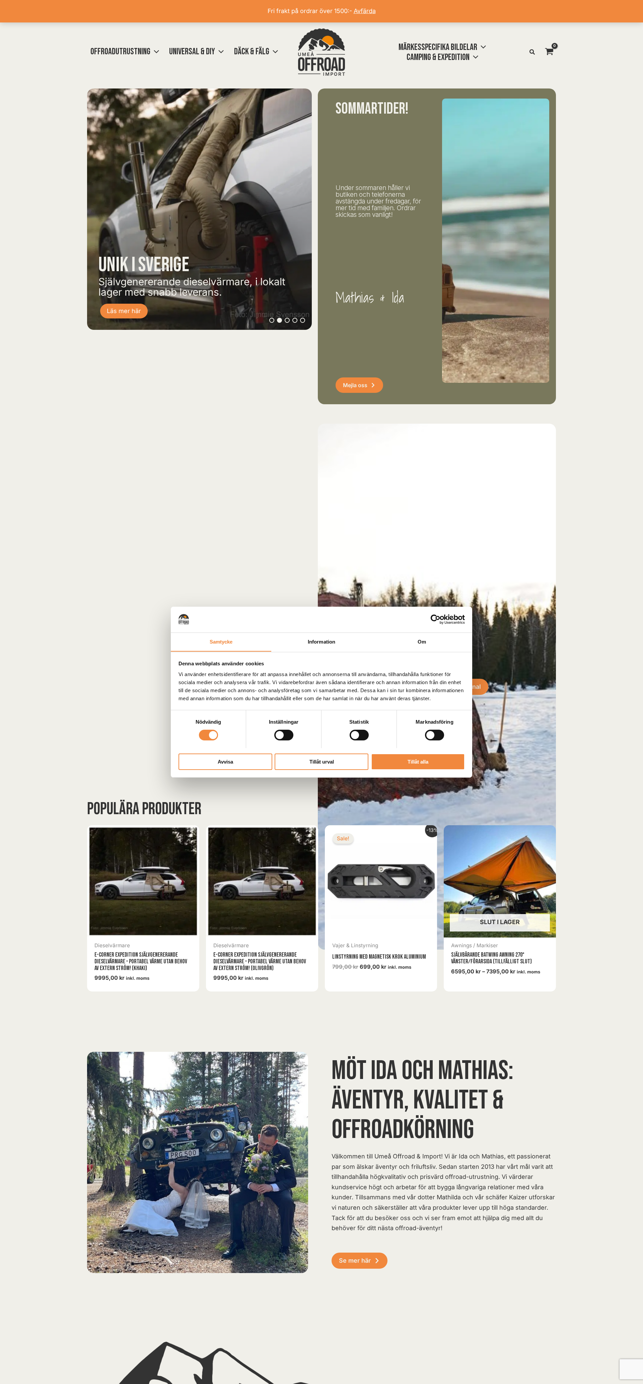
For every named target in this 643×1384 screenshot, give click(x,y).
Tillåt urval (321, 761)
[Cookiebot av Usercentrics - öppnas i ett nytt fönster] (435, 619)
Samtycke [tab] (221, 641)
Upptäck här (124, 310)
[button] (154, 52)
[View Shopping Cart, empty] (549, 52)
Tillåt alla (418, 761)
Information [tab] (321, 641)
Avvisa (225, 761)
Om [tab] (422, 641)
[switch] (283, 735)
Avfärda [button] (365, 10)
